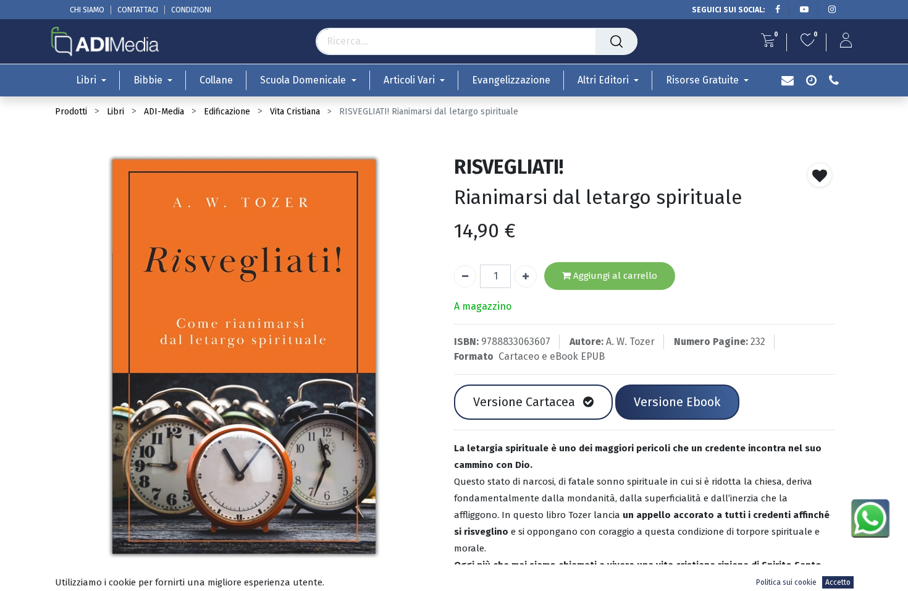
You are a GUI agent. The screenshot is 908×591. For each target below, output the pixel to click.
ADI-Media (164, 111)
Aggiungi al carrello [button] (614, 275)
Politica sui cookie (786, 582)
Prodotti (71, 111)
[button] (819, 175)
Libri (115, 111)
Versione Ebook (677, 401)
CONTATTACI (137, 10)
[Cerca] (616, 41)
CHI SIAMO (87, 10)
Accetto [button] (838, 582)
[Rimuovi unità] (465, 276)
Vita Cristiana (295, 111)
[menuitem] (216, 80)
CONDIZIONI (191, 10)
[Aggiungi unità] (526, 276)
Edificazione (227, 111)
